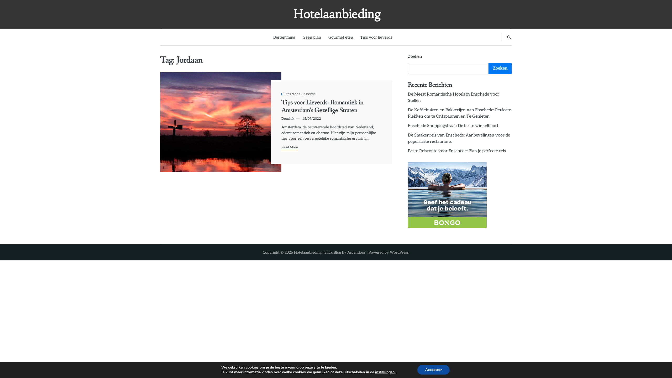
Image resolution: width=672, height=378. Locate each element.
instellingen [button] (385, 372)
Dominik (287, 119)
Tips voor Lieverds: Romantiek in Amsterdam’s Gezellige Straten (322, 106)
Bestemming (284, 37)
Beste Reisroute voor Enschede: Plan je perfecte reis (457, 151)
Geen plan (312, 37)
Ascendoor (356, 252)
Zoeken (415, 56)
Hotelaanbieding (337, 14)
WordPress (399, 252)
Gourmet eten (340, 37)
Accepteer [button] (433, 369)
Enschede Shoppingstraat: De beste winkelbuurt (453, 125)
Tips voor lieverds (376, 37)
